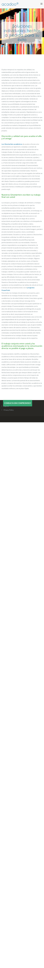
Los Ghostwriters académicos (12, 144)
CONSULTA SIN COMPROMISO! (17, 403)
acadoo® (10, 4)
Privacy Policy (9, 410)
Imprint (6, 406)
